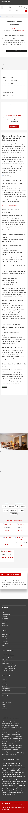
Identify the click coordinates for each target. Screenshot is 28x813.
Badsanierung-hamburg (12, 789)
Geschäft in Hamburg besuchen (9, 205)
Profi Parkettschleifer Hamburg (17, 767)
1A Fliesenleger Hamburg (13, 770)
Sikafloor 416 (7, 527)
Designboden (13, 510)
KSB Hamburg (5, 781)
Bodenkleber (14, 513)
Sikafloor (6, 143)
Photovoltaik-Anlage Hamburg (9, 776)
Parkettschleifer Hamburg (8, 783)
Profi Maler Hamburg (7, 763)
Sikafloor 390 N (21, 527)
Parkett (4, 506)
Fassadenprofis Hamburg (8, 772)
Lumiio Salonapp (20, 783)
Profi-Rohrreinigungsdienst (8, 785)
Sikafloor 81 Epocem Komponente (11, 68)
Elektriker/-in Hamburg (7, 769)
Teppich (6, 510)
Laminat (23, 506)
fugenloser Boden (21, 68)
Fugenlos (7, 63)
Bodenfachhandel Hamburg (14, 774)
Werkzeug (21, 510)
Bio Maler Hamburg (17, 778)
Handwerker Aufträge (10, 790)
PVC (17, 506)
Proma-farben (19, 785)
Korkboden (11, 506)
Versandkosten (21, 30)
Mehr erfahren (4, 387)
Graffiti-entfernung (11, 792)
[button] (2, 7)
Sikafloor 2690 (7, 541)
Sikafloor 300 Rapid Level (21, 542)
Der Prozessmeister (19, 779)
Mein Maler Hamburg (12, 787)
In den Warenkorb (16, 51)
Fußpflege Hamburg (11, 794)
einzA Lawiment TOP (6, 554)
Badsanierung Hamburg (8, 779)
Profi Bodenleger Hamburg (13, 765)
